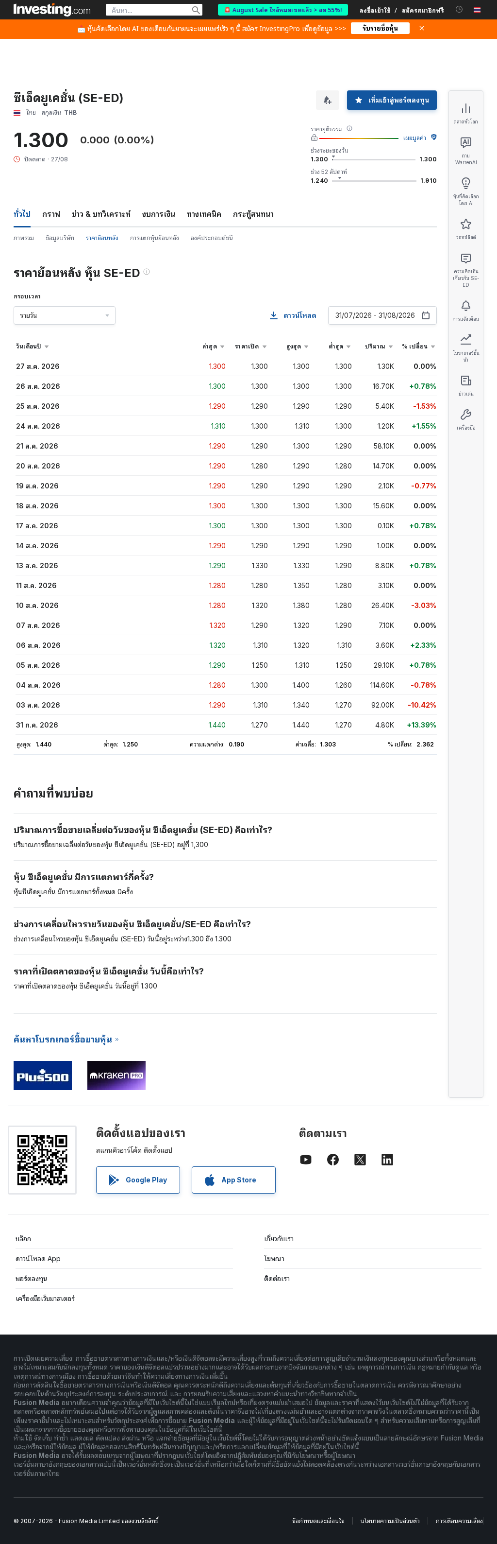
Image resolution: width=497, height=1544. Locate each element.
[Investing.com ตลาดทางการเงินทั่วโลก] (52, 10)
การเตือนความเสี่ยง (459, 1521)
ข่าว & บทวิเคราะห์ (101, 214)
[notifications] (459, 9)
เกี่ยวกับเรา (279, 1238)
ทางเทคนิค (204, 214)
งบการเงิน (158, 214)
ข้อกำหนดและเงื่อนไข (318, 1521)
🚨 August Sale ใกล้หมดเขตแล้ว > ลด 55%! (283, 9)
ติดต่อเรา (277, 1278)
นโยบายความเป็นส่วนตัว (390, 1521)
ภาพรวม (24, 238)
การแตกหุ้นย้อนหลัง (154, 238)
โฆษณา (274, 1258)
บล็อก (23, 1238)
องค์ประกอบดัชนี (212, 238)
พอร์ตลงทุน (32, 1278)
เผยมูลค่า (414, 137)
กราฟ (51, 214)
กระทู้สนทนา (253, 214)
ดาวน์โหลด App (38, 1258)
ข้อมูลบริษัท (60, 238)
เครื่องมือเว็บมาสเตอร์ (45, 1298)
